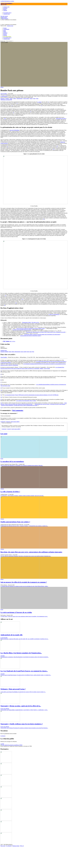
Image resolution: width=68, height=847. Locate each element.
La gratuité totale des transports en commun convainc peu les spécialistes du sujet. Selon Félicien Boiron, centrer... (24, 586)
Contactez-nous (6, 38)
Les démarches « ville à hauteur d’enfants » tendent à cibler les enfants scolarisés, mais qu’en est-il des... (22, 495)
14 (16, 302)
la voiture (39, 102)
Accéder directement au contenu (7, 1)
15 (4, 305)
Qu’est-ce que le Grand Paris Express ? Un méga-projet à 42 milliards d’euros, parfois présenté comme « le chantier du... (26, 675)
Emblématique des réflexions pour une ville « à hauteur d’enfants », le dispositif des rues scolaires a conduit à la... (24, 525)
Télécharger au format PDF (6, 99)
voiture (11, 98)
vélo (5, 118)
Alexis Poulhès (4, 93)
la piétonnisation (4, 96)
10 (53, 149)
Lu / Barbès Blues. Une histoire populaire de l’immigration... (21, 653)
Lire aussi (4, 434)
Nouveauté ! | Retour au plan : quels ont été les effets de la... (21, 706)
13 (22, 299)
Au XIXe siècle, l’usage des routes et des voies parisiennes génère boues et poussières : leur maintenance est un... (24, 616)
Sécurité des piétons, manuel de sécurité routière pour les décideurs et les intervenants (42, 334)
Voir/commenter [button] (17, 410)
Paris (37, 98)
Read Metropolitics (7, 36)
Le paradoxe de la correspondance (12, 461)
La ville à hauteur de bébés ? (10, 491)
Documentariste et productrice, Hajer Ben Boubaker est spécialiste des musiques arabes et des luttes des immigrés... (25, 656)
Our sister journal (4, 16)
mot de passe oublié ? (15, 421)
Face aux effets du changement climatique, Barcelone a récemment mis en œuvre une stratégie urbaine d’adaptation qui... (26, 556)
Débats (2, 87)
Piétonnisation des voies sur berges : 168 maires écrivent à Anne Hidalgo (50, 404)
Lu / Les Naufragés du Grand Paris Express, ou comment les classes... (24, 671)
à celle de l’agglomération (54, 314)
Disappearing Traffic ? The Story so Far (30, 322)
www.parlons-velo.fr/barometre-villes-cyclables (26, 400)
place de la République (14, 130)
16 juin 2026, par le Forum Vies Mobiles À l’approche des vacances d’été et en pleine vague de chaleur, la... (23, 691)
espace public (26, 98)
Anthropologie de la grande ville (12, 635)
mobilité (7, 98)
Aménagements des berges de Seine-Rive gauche (30, 335)
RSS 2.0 (22, 845)
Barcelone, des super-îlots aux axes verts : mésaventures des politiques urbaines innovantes (31, 552)
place (34, 98)
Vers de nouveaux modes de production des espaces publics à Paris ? (30, 328)
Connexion (3, 421)
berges (31, 98)
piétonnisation (20, 98)
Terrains (2, 488)
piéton (14, 98)
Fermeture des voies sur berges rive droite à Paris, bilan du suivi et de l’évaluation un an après (45, 332)
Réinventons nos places (61, 118)
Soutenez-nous (10, 25)
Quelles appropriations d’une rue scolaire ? (15, 522)
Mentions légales (15, 845)
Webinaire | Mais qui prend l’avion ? (13, 689)
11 (43, 219)
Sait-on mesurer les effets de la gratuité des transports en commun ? (24, 582)
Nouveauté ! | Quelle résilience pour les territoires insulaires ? (22, 724)
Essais (2, 458)
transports (3, 98)
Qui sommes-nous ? (7, 37)
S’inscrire (8, 421)
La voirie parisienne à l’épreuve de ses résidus (16, 612)
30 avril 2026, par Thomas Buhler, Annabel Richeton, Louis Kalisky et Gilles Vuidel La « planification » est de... (24, 709)
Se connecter (9, 845)
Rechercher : (3, 41)
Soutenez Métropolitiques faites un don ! (7, 4)
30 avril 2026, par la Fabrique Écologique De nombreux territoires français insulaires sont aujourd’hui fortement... (24, 727)
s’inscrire (9, 429)
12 (5, 295)
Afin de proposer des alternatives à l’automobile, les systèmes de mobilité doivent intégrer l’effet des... (22, 465)
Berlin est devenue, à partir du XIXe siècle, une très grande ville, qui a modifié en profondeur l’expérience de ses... (24, 638)
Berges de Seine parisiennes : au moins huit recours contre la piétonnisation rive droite (19, 405)
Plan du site (3, 845)
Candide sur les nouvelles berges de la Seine (22, 329)
